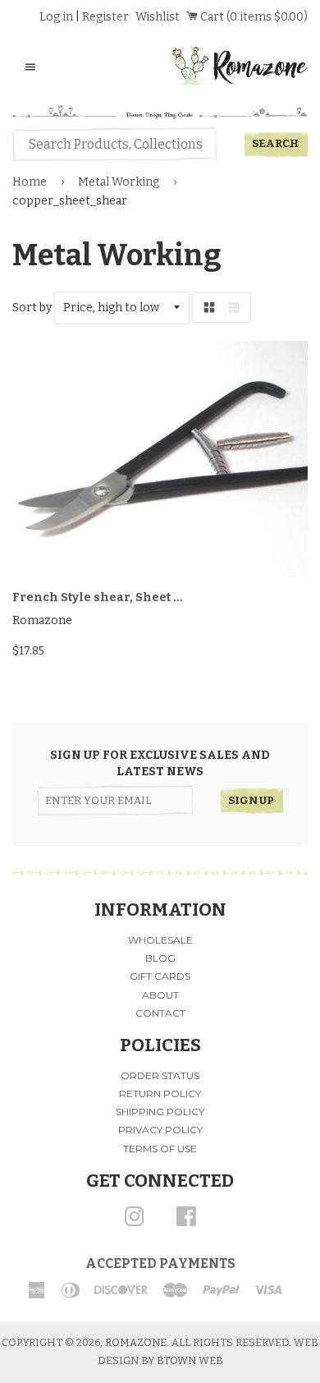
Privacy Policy (160, 1129)
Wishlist (157, 17)
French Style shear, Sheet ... (97, 597)
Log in (56, 17)
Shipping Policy (160, 1111)
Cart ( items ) (253, 17)
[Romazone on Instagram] (134, 1222)
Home (29, 182)
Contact (160, 1013)
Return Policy (160, 1093)
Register (105, 17)
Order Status (160, 1075)
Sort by (32, 308)
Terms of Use (160, 1148)
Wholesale (160, 940)
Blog (160, 958)
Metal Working (118, 182)
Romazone (136, 1342)
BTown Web (190, 1360)
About (160, 995)
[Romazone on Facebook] (186, 1222)
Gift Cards (160, 976)
